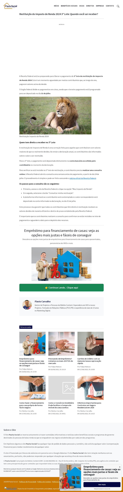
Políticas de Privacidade (27, 482)
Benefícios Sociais (69, 6)
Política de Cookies (44, 482)
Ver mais (102, 484)
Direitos (90, 6)
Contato (110, 6)
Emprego (100, 6)
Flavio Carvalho (43, 301)
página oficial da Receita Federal (83, 178)
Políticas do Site (58, 482)
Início (56, 6)
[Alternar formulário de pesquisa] (118, 5)
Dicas (81, 6)
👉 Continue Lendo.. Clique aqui (61, 287)
